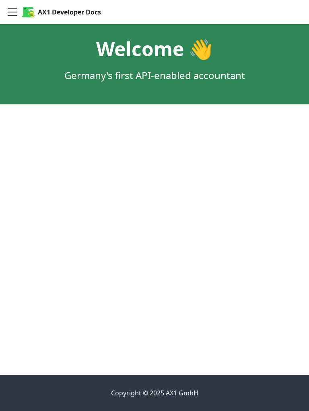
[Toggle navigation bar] (12, 12)
